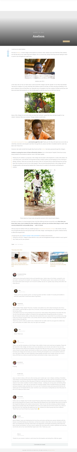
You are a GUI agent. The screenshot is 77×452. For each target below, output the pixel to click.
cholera (43, 149)
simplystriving (20, 303)
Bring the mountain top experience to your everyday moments (59, 260)
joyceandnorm (20, 362)
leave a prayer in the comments (31, 235)
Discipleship (66, 41)
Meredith (19, 416)
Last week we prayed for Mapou (19, 142)
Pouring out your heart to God (40, 260)
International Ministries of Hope (47, 228)
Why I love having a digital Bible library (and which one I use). (20, 260)
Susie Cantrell (20, 396)
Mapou (19, 52)
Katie (20, 290)
